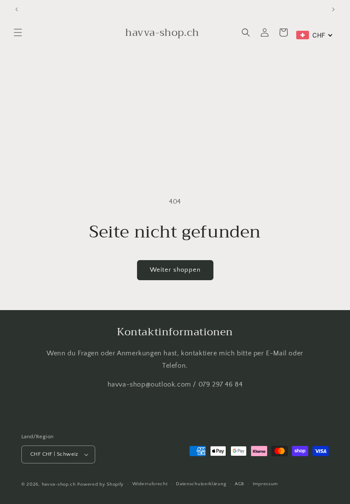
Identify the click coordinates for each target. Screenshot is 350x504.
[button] (18, 32)
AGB (239, 483)
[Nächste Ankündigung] (333, 9)
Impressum (265, 483)
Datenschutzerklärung (201, 483)
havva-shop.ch (59, 484)
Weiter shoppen (175, 269)
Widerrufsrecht (150, 483)
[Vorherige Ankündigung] (16, 9)
